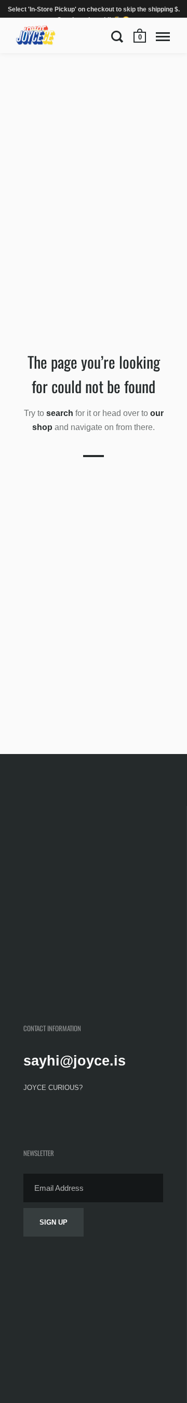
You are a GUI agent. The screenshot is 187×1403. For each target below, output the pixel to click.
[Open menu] (163, 36)
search (59, 413)
